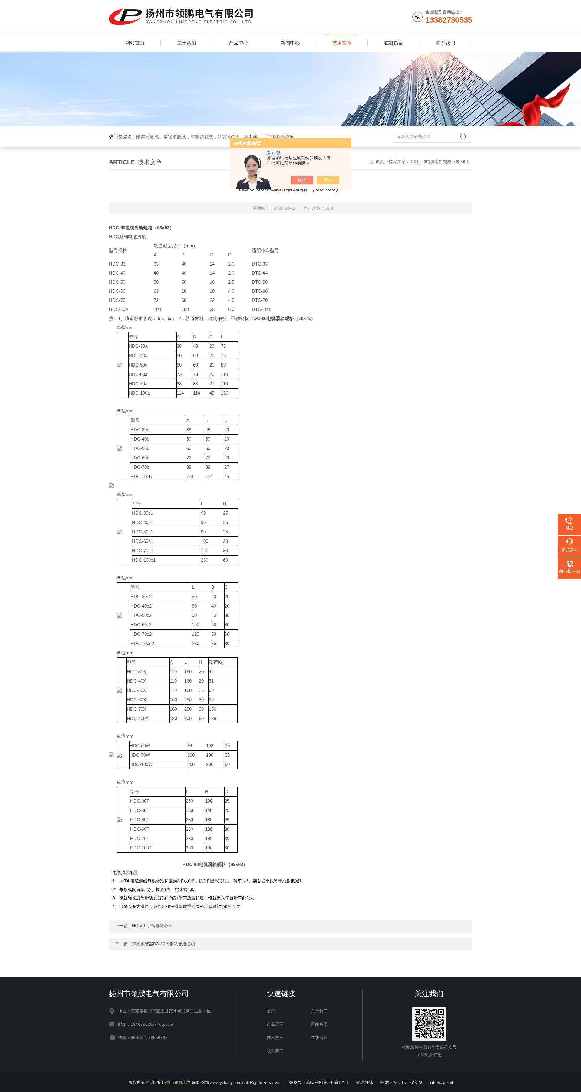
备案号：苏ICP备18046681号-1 (319, 1082)
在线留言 (393, 42)
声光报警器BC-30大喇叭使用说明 (163, 943)
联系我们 (445, 42)
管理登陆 (364, 1082)
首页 (380, 161)
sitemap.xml (441, 1082)
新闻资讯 (319, 1024)
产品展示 (275, 1024)
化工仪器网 (412, 1082)
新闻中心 (290, 42)
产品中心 (238, 42)
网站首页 (135, 42)
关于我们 (186, 42)
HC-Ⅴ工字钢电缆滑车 (152, 925)
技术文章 (342, 42)
